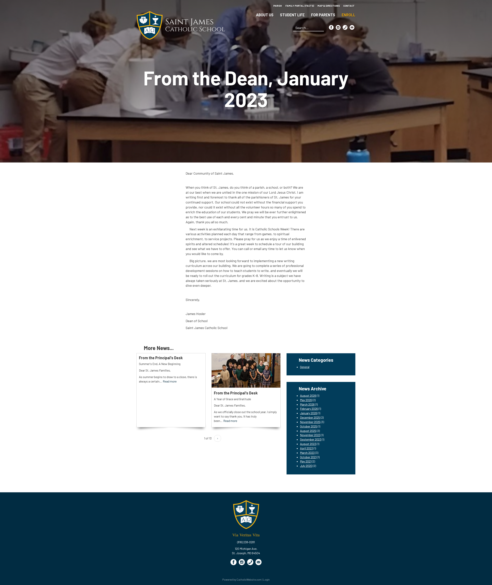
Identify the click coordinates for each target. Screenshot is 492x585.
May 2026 (306, 400)
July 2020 (306, 466)
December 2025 (310, 417)
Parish (277, 5)
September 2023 (310, 439)
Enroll (348, 14)
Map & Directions (328, 5)
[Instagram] (338, 27)
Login (266, 579)
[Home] (180, 25)
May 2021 (305, 461)
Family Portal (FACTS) (299, 5)
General (304, 367)
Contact (349, 5)
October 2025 (308, 426)
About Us (264, 14)
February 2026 (309, 408)
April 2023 (306, 448)
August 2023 (308, 444)
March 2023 (307, 452)
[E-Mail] (352, 27)
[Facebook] (331, 27)
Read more (170, 381)
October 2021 (308, 457)
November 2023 (310, 435)
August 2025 (308, 430)
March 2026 (307, 404)
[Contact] (345, 27)
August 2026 (308, 395)
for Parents (323, 14)
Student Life (292, 14)
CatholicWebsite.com (249, 579)
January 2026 (308, 413)
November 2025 (310, 422)
